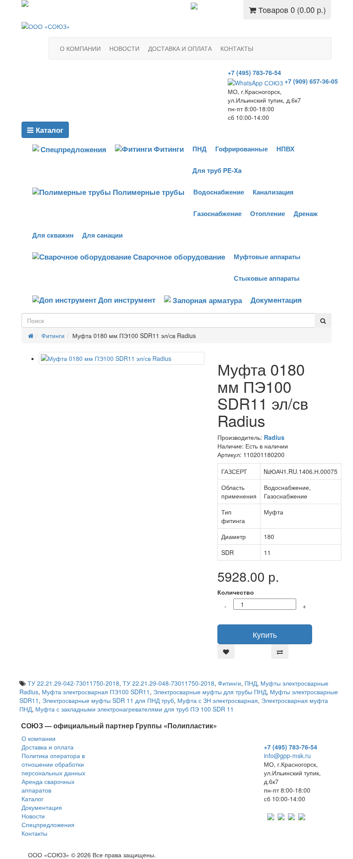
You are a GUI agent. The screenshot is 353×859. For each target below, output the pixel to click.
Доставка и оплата (48, 747)
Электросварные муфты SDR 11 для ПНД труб (108, 700)
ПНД (199, 149)
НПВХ (285, 149)
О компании (39, 738)
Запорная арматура (207, 300)
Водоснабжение (218, 192)
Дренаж (306, 213)
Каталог (48, 130)
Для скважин (53, 235)
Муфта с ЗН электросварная (217, 700)
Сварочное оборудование (179, 256)
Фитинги (169, 149)
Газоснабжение (217, 213)
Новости (33, 816)
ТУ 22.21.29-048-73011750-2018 (168, 683)
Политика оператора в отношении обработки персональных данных (53, 764)
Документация (276, 300)
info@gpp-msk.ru (287, 755)
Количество (235, 592)
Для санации (102, 235)
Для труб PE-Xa (217, 170)
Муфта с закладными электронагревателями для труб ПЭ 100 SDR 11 (134, 709)
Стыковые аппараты (267, 278)
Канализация (273, 192)
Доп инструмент (126, 300)
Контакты (34, 833)
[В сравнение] (279, 651)
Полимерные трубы (149, 192)
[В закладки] (226, 651)
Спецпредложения (225, 7)
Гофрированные (241, 149)
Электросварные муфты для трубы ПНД (209, 691)
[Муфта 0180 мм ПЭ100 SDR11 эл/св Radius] (121, 358)
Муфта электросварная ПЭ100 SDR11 (96, 691)
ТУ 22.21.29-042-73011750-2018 (73, 683)
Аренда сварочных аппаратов (48, 785)
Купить (265, 634)
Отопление (267, 213)
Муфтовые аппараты (267, 256)
